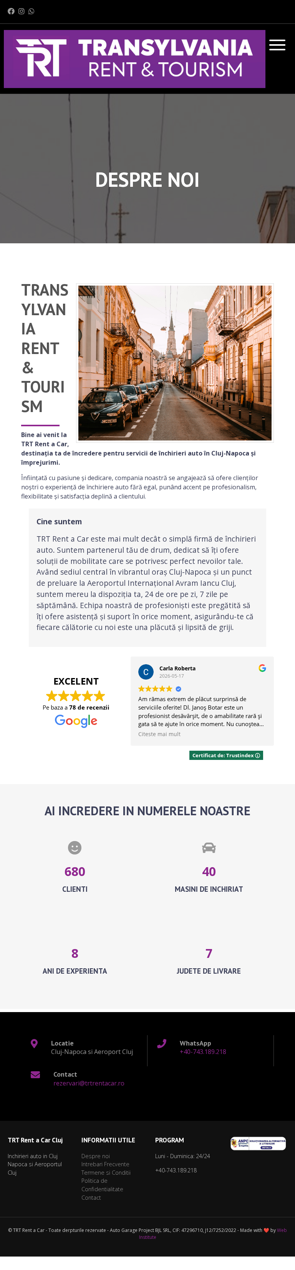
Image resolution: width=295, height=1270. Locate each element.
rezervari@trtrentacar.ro (88, 1083)
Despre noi (95, 1156)
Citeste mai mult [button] (159, 734)
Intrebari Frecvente (105, 1164)
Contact (91, 1197)
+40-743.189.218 (203, 1051)
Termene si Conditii (106, 1172)
